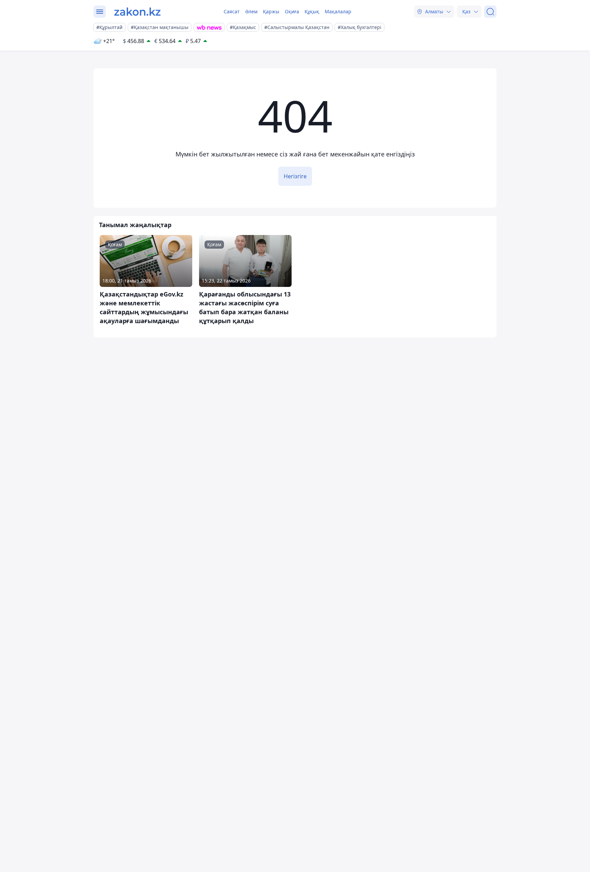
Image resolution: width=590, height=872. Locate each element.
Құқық (312, 11)
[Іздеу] (490, 11)
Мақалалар (338, 11)
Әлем (251, 11)
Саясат (232, 11)
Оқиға (292, 11)
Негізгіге (295, 176)
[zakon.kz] (137, 12)
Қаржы (271, 11)
